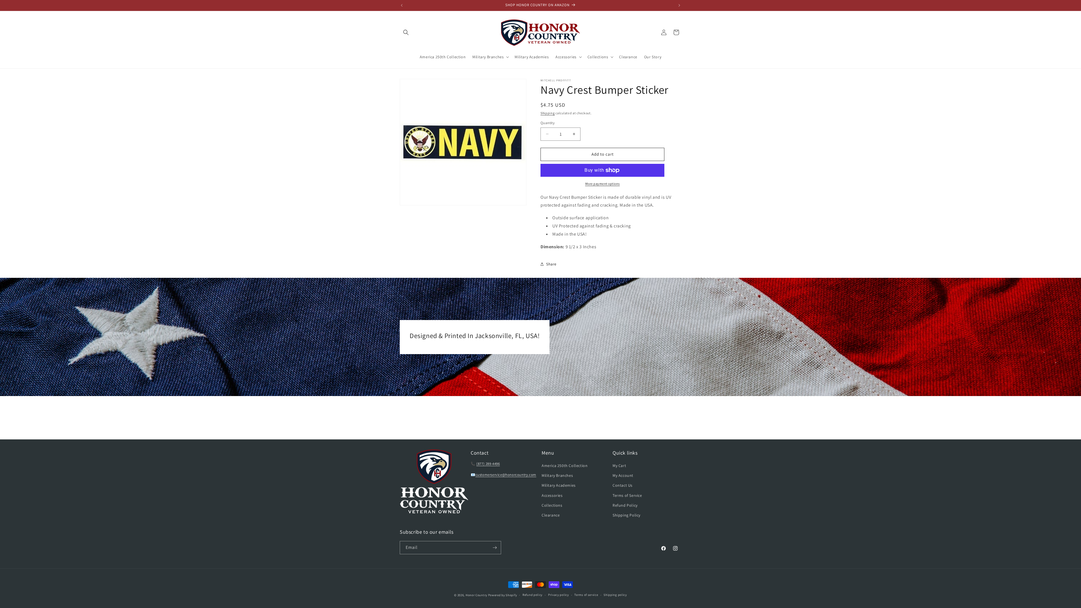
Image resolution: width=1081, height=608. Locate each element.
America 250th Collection (565, 465)
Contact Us (623, 485)
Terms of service (586, 595)
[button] (406, 32)
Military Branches (557, 475)
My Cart (619, 465)
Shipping (547, 113)
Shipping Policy (626, 515)
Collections (552, 505)
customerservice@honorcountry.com (505, 474)
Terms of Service (627, 495)
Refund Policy (625, 505)
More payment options (602, 184)
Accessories (552, 495)
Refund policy (532, 595)
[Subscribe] (494, 547)
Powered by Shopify (502, 595)
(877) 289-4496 (488, 463)
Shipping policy (615, 595)
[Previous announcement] (402, 5)
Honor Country (476, 595)
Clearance (551, 515)
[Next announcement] (679, 5)
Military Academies (559, 485)
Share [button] (551, 264)
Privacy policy (558, 595)
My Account (623, 475)
